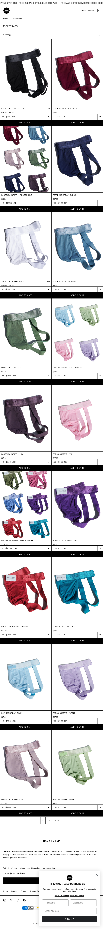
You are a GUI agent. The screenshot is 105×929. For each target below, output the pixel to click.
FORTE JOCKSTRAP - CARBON (65, 195)
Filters (7, 35)
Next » (58, 821)
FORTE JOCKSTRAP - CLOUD (64, 281)
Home (5, 18)
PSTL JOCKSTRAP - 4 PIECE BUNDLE (67, 368)
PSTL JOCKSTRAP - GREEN (64, 799)
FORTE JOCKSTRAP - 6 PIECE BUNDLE (16, 195)
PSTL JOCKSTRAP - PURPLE (64, 713)
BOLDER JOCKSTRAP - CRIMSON (14, 627)
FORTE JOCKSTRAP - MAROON (65, 109)
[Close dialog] (96, 874)
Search (91, 10)
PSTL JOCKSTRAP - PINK (62, 454)
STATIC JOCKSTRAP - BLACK (12, 109)
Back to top (51, 841)
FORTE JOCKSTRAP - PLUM (12, 454)
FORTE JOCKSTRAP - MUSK (12, 799)
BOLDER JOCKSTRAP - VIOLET (65, 540)
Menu (83, 10)
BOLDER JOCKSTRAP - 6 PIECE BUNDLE (17, 540)
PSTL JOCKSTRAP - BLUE (11, 713)
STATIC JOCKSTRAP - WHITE (12, 281)
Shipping (14, 891)
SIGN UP (69, 919)
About (5, 891)
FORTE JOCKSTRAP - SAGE (12, 368)
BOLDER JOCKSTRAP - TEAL (64, 627)
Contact (24, 891)
